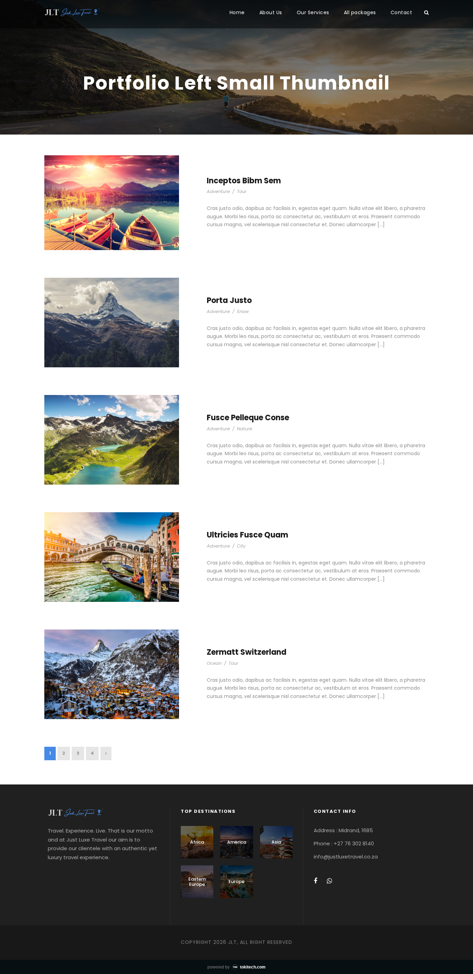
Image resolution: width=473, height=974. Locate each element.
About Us (270, 12)
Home (237, 12)
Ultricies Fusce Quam (247, 535)
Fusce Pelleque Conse (248, 417)
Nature (244, 428)
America (236, 842)
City (241, 546)
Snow (243, 311)
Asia (276, 842)
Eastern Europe (197, 882)
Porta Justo (229, 300)
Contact (401, 12)
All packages (360, 12)
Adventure (218, 191)
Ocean (214, 663)
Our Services (313, 12)
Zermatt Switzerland (246, 652)
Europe (236, 881)
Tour (242, 191)
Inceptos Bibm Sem (244, 180)
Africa (197, 842)
